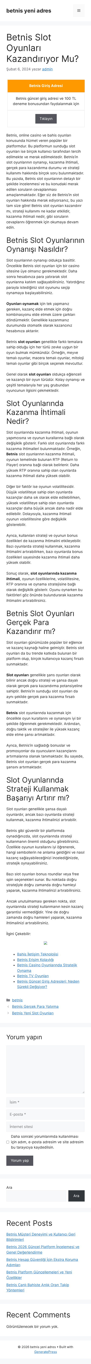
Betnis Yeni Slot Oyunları (33, 1013)
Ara (9, 1187)
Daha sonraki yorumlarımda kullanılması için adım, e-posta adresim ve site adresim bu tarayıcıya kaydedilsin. (47, 1141)
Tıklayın (46, 119)
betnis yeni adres (28, 10)
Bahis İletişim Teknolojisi (37, 954)
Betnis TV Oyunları (33, 976)
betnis (17, 1000)
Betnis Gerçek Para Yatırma (35, 1006)
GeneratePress (45, 1352)
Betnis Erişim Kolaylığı (35, 960)
